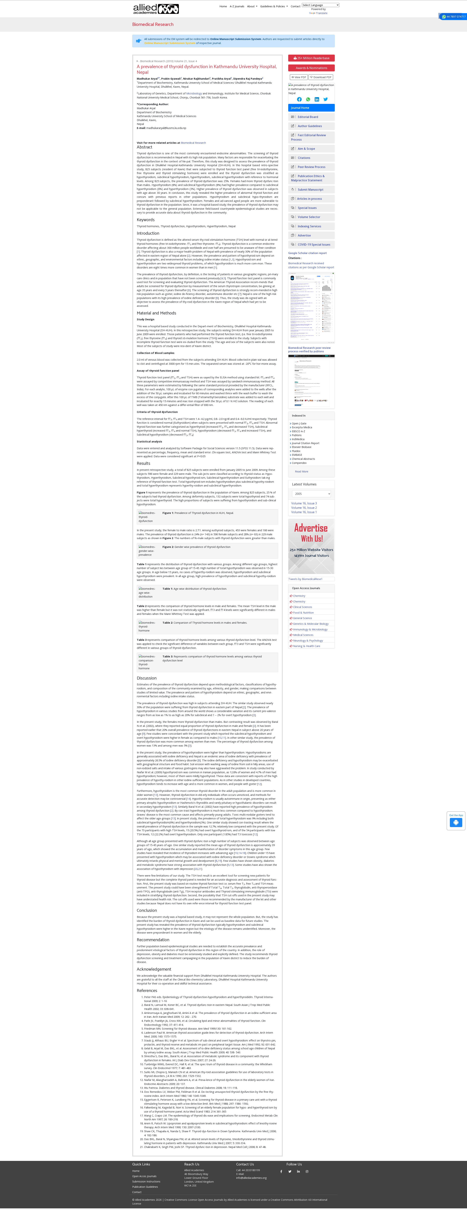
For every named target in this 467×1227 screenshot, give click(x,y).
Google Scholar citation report (307, 253)
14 (188, 798)
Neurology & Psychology (308, 640)
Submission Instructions (146, 1181)
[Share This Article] (296, 99)
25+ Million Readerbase (313, 58)
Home (223, 6)
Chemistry (299, 596)
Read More (301, 471)
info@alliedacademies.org (251, 1178)
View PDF (300, 77)
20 (196, 869)
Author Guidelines (309, 126)
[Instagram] (307, 1171)
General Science (302, 618)
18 (243, 853)
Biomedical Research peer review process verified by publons (309, 350)
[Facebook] (281, 1171)
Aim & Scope (306, 149)
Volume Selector (308, 217)
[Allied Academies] (156, 9)
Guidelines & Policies (273, 6)
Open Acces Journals (144, 1176)
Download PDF (322, 77)
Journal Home (300, 108)
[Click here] (311, 307)
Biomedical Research (193, 142)
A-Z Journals (237, 6)
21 (199, 869)
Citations (303, 158)
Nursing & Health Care (306, 646)
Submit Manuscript (310, 190)
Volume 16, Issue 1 (304, 512)
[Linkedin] (298, 1171)
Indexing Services (309, 226)
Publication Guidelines (145, 1186)
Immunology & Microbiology (310, 629)
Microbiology (194, 93)
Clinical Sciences (302, 607)
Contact (295, 6)
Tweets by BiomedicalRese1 (305, 579)
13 (155, 795)
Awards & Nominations (311, 68)
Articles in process (309, 199)
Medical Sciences (303, 635)
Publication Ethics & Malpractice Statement (308, 178)
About (251, 6)
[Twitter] (290, 1171)
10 (220, 737)
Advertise (304, 235)
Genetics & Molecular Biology (311, 623)
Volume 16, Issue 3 (304, 503)
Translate (321, 13)
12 (259, 784)
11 (223, 737)
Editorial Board (307, 117)
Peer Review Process (311, 167)
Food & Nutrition (303, 612)
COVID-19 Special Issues (313, 245)
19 (219, 860)
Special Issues (307, 208)
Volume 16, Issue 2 (304, 508)
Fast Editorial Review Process (308, 137)
